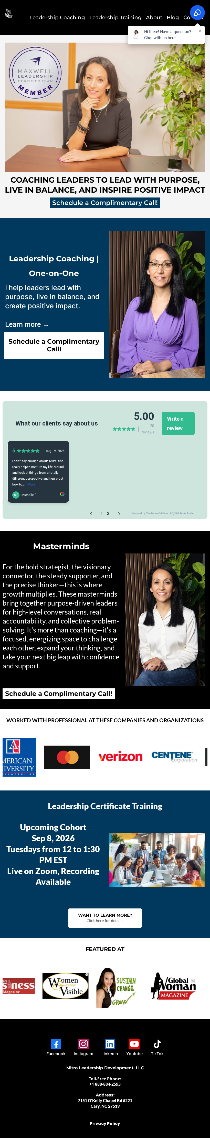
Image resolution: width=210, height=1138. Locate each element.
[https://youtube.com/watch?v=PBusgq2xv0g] (108, 986)
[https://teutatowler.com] (9, 17)
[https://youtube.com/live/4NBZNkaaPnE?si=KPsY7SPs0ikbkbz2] (55, 986)
